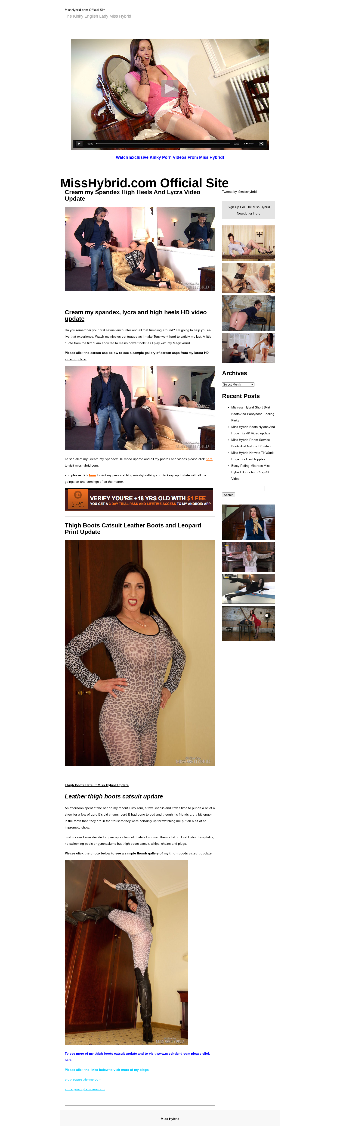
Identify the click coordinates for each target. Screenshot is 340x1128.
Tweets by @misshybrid (239, 191)
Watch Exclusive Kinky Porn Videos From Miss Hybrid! (170, 157)
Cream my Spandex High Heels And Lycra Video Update (132, 195)
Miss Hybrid (170, 1119)
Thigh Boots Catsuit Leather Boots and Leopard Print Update (133, 528)
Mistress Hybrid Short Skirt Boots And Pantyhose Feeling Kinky (252, 413)
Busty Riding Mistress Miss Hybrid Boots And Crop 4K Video (250, 472)
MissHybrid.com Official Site (85, 10)
